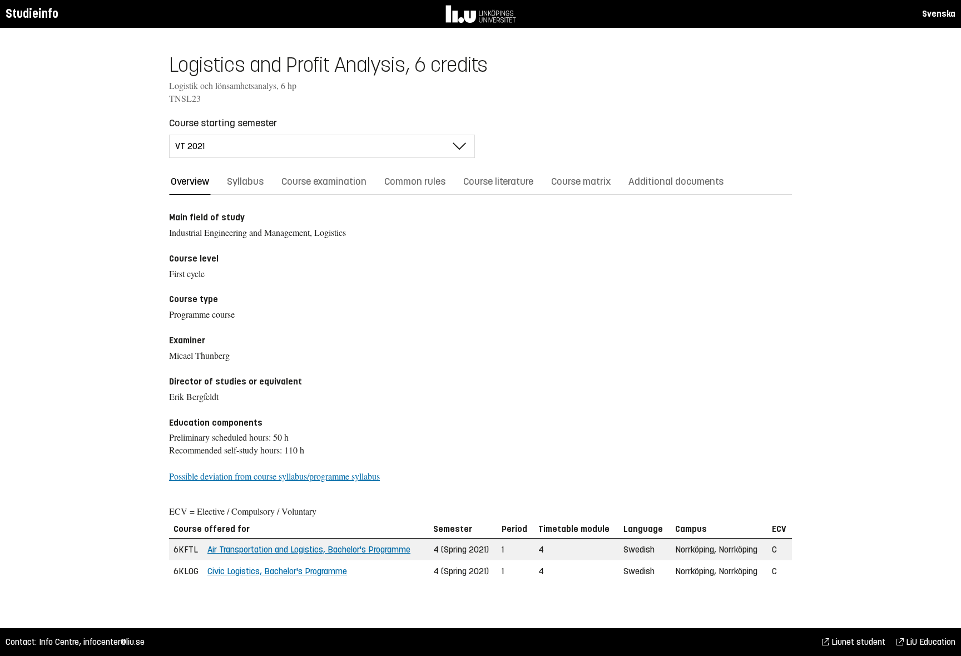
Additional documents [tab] (676, 181)
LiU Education (929, 642)
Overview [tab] (190, 181)
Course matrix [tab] (581, 181)
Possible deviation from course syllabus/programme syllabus (274, 476)
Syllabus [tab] (245, 181)
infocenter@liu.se (114, 642)
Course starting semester (223, 123)
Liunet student (857, 642)
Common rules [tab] (414, 181)
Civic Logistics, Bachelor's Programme (277, 571)
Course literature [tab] (498, 181)
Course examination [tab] (323, 181)
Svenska (938, 13)
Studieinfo (32, 13)
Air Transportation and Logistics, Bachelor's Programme (308, 549)
